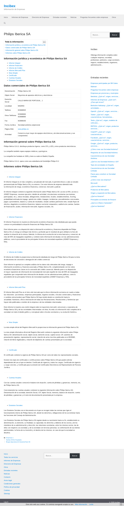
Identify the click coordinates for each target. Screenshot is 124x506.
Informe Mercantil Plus (17, 70)
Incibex (9, 6)
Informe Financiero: (16, 217)
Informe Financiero (15, 65)
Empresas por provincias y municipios (104, 93)
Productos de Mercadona (100, 190)
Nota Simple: (13, 322)
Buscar (114, 35)
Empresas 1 (9, 437)
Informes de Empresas (20, 17)
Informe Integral (14, 63)
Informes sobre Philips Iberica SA (18, 53)
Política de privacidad (11, 487)
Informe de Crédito (15, 68)
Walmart (94, 87)
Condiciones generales (12, 484)
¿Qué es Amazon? (97, 196)
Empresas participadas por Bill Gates (104, 83)
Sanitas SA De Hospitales (14, 440)
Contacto (7, 477)
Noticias (73, 17)
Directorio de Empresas (40, 17)
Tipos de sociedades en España (102, 165)
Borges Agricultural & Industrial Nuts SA (18, 442)
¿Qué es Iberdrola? (98, 206)
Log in (6, 502)
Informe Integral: (15, 177)
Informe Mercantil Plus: (17, 287)
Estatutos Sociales (15, 80)
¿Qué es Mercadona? (98, 186)
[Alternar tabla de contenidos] (43, 42)
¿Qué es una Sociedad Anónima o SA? (105, 162)
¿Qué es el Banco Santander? (101, 203)
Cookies (7, 490)
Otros (114, 17)
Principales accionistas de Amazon (103, 200)
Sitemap (7, 494)
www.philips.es (23, 129)
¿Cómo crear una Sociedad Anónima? (104, 149)
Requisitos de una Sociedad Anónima (104, 153)
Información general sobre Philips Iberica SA (22, 50)
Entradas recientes (60, 17)
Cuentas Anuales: (15, 378)
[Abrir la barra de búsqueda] (4, 23)
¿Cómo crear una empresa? (101, 180)
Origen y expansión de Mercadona (103, 193)
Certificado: (13, 350)
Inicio (6, 17)
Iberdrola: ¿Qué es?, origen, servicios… (105, 96)
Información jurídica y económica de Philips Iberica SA (25, 45)
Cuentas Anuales (15, 78)
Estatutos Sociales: (16, 405)
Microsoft (94, 183)
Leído (91, 504)
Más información (81, 504)
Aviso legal (8, 480)
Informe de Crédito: (16, 252)
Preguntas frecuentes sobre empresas (94, 17)
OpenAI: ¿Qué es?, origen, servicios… (105, 111)
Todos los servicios (11, 457)
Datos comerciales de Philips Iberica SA (20, 48)
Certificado (13, 75)
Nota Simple (13, 73)
